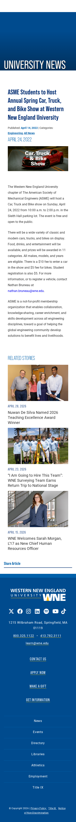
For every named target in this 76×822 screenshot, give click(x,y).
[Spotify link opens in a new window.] (46, 608)
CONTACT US (38, 659)
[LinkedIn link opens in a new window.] (37, 608)
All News (29, 133)
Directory (38, 743)
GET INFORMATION (38, 700)
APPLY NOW (38, 672)
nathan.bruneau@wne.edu (26, 291)
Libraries (38, 754)
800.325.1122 (23, 636)
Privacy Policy (39, 808)
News (38, 721)
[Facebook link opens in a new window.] (19, 608)
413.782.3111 (50, 636)
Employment (38, 776)
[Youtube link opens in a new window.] (54, 608)
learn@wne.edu (37, 643)
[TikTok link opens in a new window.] (63, 608)
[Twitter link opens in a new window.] (11, 608)
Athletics (38, 765)
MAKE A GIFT (38, 686)
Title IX (38, 787)
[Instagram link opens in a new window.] (28, 608)
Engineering (15, 133)
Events (38, 732)
